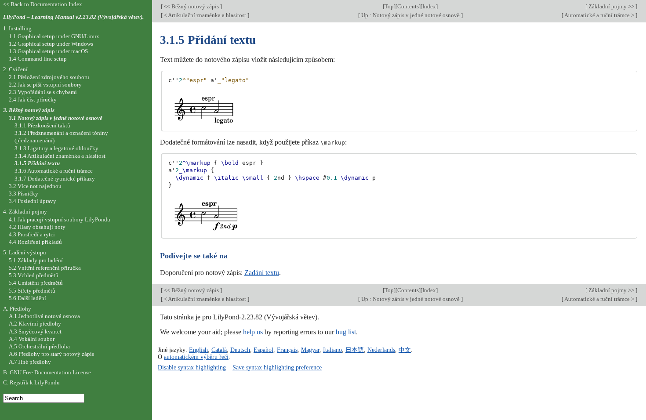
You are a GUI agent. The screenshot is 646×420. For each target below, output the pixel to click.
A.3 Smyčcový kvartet (35, 331)
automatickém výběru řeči (196, 356)
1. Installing (17, 28)
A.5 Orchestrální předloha (39, 346)
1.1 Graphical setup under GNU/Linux (54, 36)
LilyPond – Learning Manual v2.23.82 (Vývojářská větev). (73, 17)
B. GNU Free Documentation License (47, 372)
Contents (408, 6)
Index (429, 6)
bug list (346, 332)
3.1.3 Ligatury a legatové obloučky (56, 148)
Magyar (310, 349)
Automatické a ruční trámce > (599, 15)
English (198, 349)
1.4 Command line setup (38, 58)
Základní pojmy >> (611, 6)
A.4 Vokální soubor (31, 339)
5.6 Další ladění (27, 298)
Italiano (332, 349)
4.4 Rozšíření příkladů (35, 242)
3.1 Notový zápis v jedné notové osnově (55, 118)
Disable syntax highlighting (192, 367)
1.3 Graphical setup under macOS (48, 51)
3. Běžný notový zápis (28, 110)
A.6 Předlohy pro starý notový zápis (51, 354)
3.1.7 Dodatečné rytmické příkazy (55, 178)
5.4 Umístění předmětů (36, 282)
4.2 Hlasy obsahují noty (37, 227)
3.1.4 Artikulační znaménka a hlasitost (60, 155)
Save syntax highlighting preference (277, 367)
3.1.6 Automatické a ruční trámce (54, 170)
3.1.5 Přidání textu (37, 163)
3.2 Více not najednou (35, 186)
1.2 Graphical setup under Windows (51, 43)
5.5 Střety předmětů (32, 290)
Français (287, 349)
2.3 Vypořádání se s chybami (43, 92)
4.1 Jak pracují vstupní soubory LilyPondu (59, 219)
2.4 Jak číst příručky (33, 99)
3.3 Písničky (23, 193)
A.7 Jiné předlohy (30, 361)
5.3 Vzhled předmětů (33, 275)
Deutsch (240, 349)
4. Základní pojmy (25, 211)
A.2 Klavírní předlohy (35, 323)
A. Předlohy (17, 308)
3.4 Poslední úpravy (32, 201)
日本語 (354, 349)
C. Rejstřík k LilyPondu (31, 382)
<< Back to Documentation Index (42, 4)
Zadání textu (261, 272)
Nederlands (381, 349)
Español (263, 349)
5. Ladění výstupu (24, 252)
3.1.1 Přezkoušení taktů (42, 125)
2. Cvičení (15, 69)
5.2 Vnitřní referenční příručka (45, 267)
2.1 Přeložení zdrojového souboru (49, 77)
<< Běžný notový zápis (191, 6)
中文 (405, 349)
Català (219, 349)
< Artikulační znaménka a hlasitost (205, 15)
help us (253, 332)
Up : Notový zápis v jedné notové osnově (410, 15)
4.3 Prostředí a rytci (32, 234)
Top (389, 6)
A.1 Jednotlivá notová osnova (44, 316)
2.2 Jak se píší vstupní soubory (45, 84)
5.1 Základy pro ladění (36, 260)
